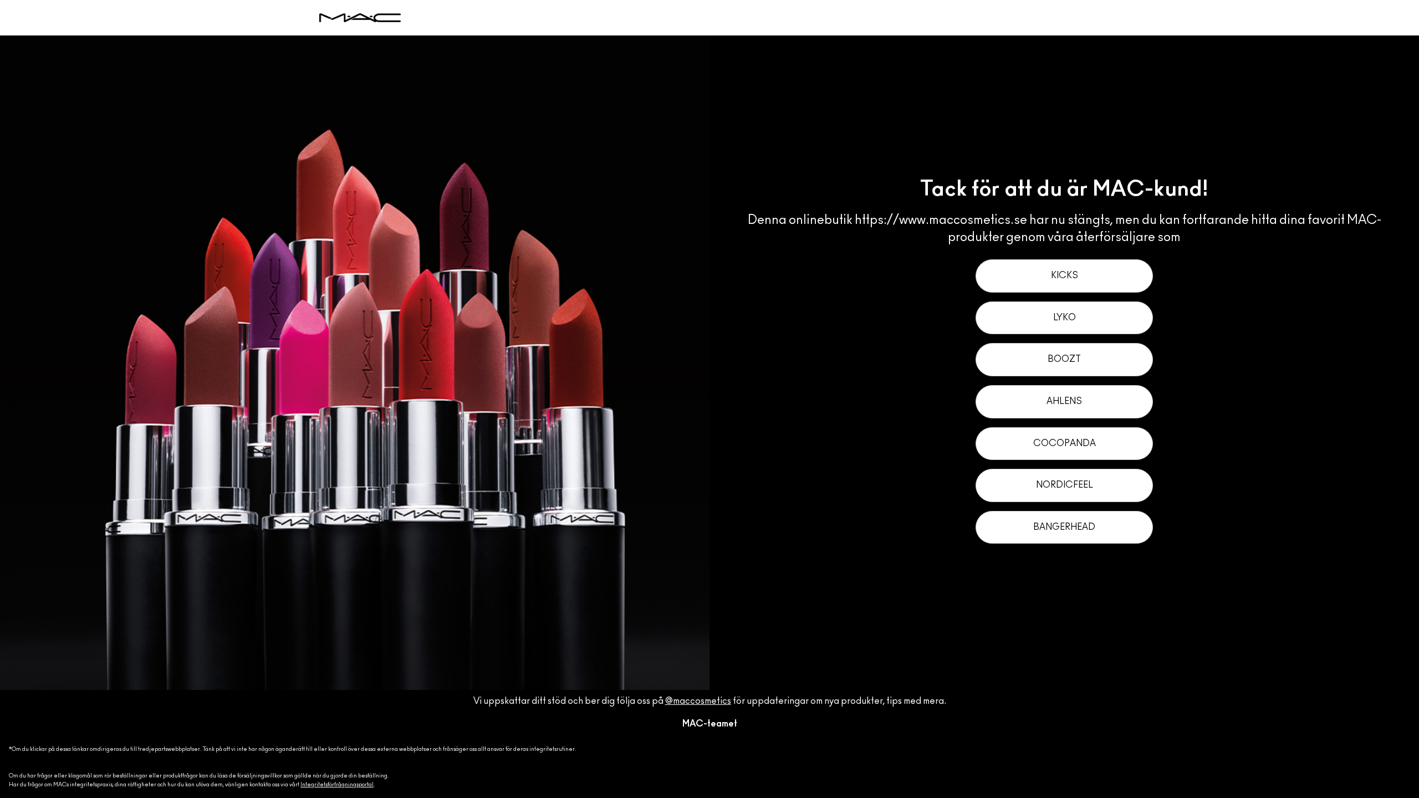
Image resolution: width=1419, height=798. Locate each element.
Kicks (1064, 275)
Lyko (1064, 317)
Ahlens (1064, 401)
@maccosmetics (698, 701)
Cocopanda (1064, 443)
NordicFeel (1064, 484)
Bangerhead (1064, 527)
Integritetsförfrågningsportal (337, 784)
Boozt (1064, 359)
